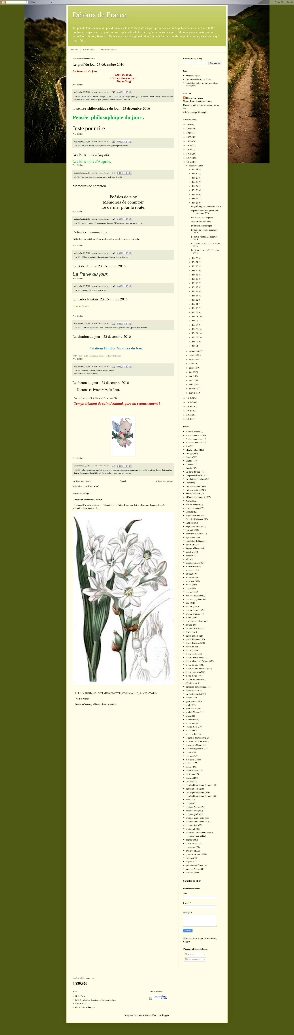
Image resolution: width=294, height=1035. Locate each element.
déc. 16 (195, 283)
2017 (189, 157)
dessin (91, 145)
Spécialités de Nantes (195, 540)
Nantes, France (92, 373)
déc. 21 (195, 262)
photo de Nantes (108, 99)
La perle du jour (95, 290)
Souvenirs (190, 529)
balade (188, 584)
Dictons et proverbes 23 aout (87, 499)
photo (88, 99)
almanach (190, 570)
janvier (192, 392)
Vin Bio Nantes (82, 698)
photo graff (190, 828)
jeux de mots (117, 177)
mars (191, 384)
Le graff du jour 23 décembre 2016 (98, 64)
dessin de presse (193, 642)
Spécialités (190, 537)
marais (189, 752)
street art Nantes (193, 868)
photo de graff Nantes (195, 817)
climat (188, 617)
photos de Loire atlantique (197, 832)
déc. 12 (195, 299)
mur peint (81, 99)
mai (191, 376)
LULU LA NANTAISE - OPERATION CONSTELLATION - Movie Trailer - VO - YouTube (116, 693)
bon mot (92, 177)
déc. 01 (195, 345)
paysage (189, 777)
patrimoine (190, 774)
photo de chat (192, 810)
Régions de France (194, 526)
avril (191, 380)
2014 (189, 402)
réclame (189, 857)
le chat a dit (106, 145)
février (192, 388)
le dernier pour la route (104, 223)
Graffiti (152, 96)
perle (104, 290)
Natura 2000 (80, 1003)
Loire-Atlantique (193, 489)
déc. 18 (195, 274)
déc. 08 (195, 316)
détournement (192, 690)
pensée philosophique (119, 145)
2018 (189, 153)
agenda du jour (93, 470)
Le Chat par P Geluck (195, 478)
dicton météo (167, 470)
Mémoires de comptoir (89, 185)
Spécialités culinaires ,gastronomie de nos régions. (202, 84)
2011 (189, 414)
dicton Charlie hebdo (195, 657)
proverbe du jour (118, 473)
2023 (189, 132)
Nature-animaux (193, 508)
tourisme (189, 872)
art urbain (94, 96)
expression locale (193, 693)
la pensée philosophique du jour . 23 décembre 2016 (111, 108)
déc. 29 (195, 177)
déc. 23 (195, 202)
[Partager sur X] (124, 92)
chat (187, 602)
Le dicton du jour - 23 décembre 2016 (101, 382)
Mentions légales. (109, 49)
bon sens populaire (120, 470)
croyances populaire (136, 470)
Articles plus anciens (164, 480)
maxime (189, 755)
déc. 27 (195, 186)
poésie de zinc (138, 223)
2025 (189, 124)
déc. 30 (195, 173)
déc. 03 (195, 337)
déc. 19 (195, 270)
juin (191, 371)
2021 (189, 141)
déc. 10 (195, 308)
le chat (189, 730)
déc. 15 (195, 287)
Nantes (115, 327)
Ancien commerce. (194, 438)
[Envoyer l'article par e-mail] (113, 92)
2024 (189, 128)
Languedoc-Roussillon (195, 475)
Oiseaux (189, 511)
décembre (193, 165)
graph (157, 96)
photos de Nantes (193, 836)
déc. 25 (195, 194)
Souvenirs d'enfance (194, 533)
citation (92, 370)
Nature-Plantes (192, 504)
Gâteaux (189, 464)
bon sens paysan (106, 470)
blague (189, 588)
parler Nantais (124, 327)
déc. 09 (195, 312)
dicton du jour (155, 470)
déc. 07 (195, 320)
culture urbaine (118, 96)
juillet (192, 367)
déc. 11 (195, 303)
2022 (189, 137)
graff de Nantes (142, 96)
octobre (192, 355)
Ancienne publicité (194, 442)
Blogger (165, 1015)
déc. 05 (195, 329)
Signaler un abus (192, 881)
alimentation (191, 566)
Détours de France (194, 98)
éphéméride (93, 473)
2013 (189, 406)
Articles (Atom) (92, 486)
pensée (111, 370)
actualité (189, 551)
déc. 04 (195, 333)
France (189, 457)
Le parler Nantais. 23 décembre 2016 (100, 299)
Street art (126, 99)
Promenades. (89, 49)
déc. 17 (195, 278)
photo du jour (192, 825)
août (191, 363)
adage (84, 470)
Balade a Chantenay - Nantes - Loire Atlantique (96, 704)
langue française (122, 257)
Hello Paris (80, 996)
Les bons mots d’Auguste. (91, 154)
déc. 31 (195, 169)
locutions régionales (90, 327)
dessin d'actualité (193, 639)
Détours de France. (100, 14)
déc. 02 (195, 341)
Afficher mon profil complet (195, 112)
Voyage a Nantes (193, 548)
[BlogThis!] (121, 92)
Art (187, 446)
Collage (102, 96)
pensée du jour (192, 788)
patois (133, 327)
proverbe (107, 473)
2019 (189, 149)
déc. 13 (195, 295)
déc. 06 (195, 324)
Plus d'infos (78, 84)
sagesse (128, 473)
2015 (189, 398)
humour (97, 145)
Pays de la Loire (193, 515)
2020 (189, 145)
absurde (85, 145)
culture (108, 96)
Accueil (74, 49)
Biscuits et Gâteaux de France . (199, 79)
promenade (190, 847)
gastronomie (191, 701)
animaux (189, 573)
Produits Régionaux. (195, 519)
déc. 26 (195, 190)
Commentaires (193, 959)
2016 (189, 161)
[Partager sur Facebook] (127, 92)
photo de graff (96, 99)
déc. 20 (195, 266)
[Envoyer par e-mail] (118, 92)
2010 (189, 418)
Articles (190, 954)
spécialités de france (194, 865)
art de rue (85, 96)
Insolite (189, 468)
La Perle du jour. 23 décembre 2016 (99, 266)
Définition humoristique (90, 232)
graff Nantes (191, 708)
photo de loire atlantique (196, 821)
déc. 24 (195, 198)
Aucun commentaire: (100, 92)
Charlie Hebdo (192, 449)
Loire (188, 482)
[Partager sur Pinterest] (130, 92)
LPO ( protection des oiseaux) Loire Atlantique (95, 999)
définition (85, 257)
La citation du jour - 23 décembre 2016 (102, 336)
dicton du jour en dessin (196, 668)
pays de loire (142, 327)
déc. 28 (195, 181)
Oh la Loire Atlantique (85, 1007)
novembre (193, 350)
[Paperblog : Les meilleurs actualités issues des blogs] (150, 998)
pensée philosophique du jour (198, 785)
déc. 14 (195, 291)
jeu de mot (107, 177)
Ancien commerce (194, 435)
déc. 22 (195, 257)
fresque (127, 96)
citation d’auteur (193, 613)
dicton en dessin (193, 672)
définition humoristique (99, 257)
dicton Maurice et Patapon (197, 661)
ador (188, 559)
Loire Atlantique (105, 327)
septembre (193, 359)
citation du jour (102, 370)
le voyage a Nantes (194, 744)
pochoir (119, 99)
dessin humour (192, 635)
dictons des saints (81, 473)
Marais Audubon (193, 493)
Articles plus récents (82, 480)
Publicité (190, 522)
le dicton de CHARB (195, 741)
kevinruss (147, 1015)
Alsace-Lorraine (193, 431)
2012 (189, 410)
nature (188, 766)
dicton (147, 470)
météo (101, 473)
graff (133, 96)
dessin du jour (192, 646)
